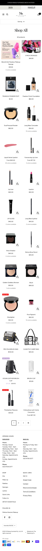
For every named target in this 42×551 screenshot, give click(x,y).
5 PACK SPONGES (31, 55)
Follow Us (5, 498)
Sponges (5, 487)
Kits (3, 476)
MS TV (25, 476)
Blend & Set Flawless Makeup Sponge (11, 63)
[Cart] (39, 14)
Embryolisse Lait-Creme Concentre (31, 411)
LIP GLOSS (10, 219)
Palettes (5, 483)
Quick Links (6, 494)
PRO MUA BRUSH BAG (10, 349)
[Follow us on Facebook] (4, 517)
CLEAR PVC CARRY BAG (31, 349)
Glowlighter (11, 317)
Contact (25, 484)
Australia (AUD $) (8, 525)
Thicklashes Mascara (10, 410)
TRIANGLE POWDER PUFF (10, 96)
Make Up (5, 480)
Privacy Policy (27, 495)
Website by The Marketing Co (31, 532)
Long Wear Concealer (31, 125)
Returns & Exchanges (30, 488)
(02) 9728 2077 (7, 467)
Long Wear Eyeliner (31, 219)
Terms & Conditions (29, 492)
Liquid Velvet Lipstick (11, 157)
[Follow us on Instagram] (9, 517)
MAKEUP (31, 7)
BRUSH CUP (31, 378)
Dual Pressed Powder (11, 125)
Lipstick (31, 189)
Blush (31, 283)
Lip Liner (10, 189)
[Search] (7, 14)
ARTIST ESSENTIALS (9, 502)
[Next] (28, 423)
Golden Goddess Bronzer (11, 282)
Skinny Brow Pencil (31, 252)
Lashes (4, 491)
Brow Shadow (10, 251)
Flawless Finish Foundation (31, 96)
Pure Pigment (31, 314)
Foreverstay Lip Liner (31, 157)
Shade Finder (27, 480)
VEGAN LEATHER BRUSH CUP (11, 380)
